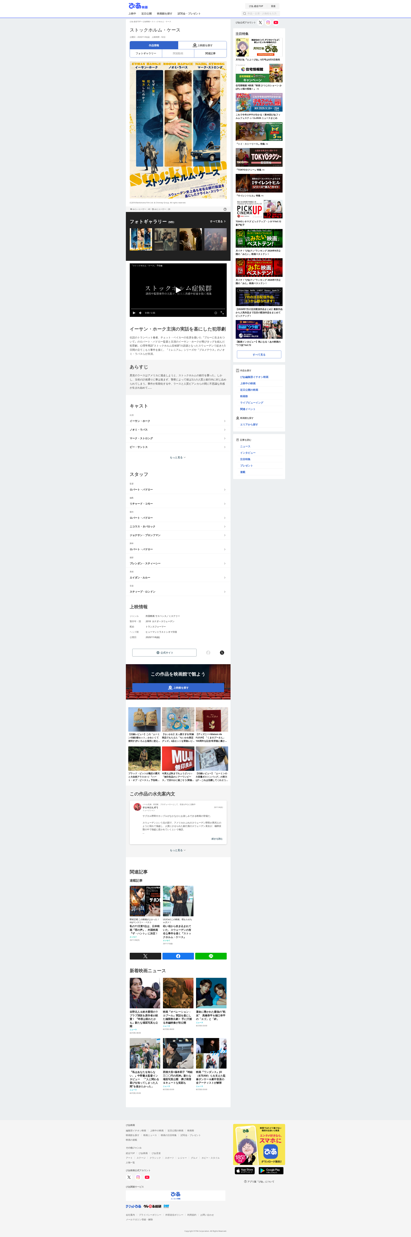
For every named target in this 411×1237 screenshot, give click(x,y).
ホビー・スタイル (211, 1157)
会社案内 (130, 1214)
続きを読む (217, 838)
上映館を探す (205, 45)
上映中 (132, 13)
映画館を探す (164, 13)
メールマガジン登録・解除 (139, 1219)
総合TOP (130, 1153)
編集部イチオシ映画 (136, 1130)
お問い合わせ (207, 1214)
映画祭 (244, 396)
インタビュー (248, 452)
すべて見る (216, 221)
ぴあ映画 (146, 21)
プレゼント (246, 465)
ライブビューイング (251, 402)
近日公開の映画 (249, 390)
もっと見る (176, 457)
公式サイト (167, 652)
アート (129, 1157)
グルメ (194, 1157)
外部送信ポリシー (174, 1214)
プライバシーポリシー (150, 1214)
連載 (242, 472)
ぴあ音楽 (156, 1153)
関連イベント (248, 409)
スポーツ (169, 1157)
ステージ (141, 1157)
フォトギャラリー (146, 53)
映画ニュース (150, 1135)
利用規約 (191, 1214)
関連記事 (210, 53)
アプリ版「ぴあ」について (260, 1181)
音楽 (273, 6)
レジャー (182, 1157)
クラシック (155, 1157)
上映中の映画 (248, 383)
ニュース (245, 446)
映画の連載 (131, 1139)
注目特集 (245, 459)
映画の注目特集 (169, 1135)
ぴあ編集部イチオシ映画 (254, 377)
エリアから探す (249, 424)
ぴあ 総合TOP (256, 6)
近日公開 (146, 13)
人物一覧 (130, 1162)
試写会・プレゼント (189, 13)
